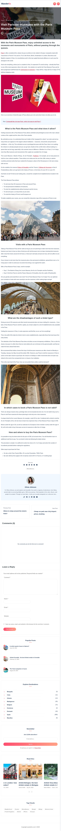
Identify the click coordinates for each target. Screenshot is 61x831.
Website (6, 616)
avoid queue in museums (28, 69)
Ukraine (9, 698)
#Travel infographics (9, 811)
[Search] (54, 3)
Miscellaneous (20, 33)
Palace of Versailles (23, 167)
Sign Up (30, 744)
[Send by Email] (36, 465)
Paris (16, 20)
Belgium (9, 705)
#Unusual (32, 811)
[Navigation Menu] (58, 3)
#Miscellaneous (30, 468)
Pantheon (36, 156)
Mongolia (10, 691)
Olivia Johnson (8, 33)
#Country (17, 809)
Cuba (8, 695)
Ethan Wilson (47, 787)
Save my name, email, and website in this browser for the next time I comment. (27, 624)
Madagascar (10, 701)
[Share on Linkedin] (29, 465)
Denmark (9, 711)
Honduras (10, 708)
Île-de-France (9, 20)
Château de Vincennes (45, 167)
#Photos (25, 811)
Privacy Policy (38, 748)
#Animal (19, 811)
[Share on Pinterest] (31, 465)
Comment (7, 577)
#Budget (34, 809)
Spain (8, 714)
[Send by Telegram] (34, 465)
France (3, 20)
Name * (6, 598)
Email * (6, 607)
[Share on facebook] (24, 465)
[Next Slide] (32, 791)
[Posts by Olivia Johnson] (2, 33)
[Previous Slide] (29, 791)
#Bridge (40, 809)
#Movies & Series (49, 809)
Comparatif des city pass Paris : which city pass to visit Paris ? (23, 121)
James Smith (22, 787)
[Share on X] (26, 465)
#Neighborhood (8, 809)
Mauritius (10, 718)
